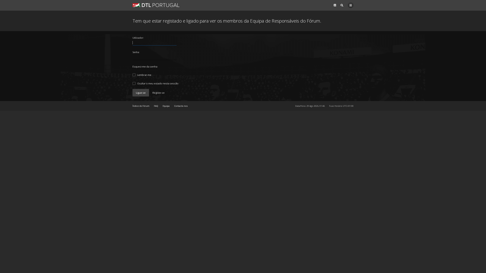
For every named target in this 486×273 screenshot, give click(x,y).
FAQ (156, 105)
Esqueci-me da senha (145, 66)
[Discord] (335, 5)
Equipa (166, 105)
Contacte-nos (181, 105)
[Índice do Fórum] (156, 5)
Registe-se (158, 92)
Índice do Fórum (141, 105)
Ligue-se (141, 92)
